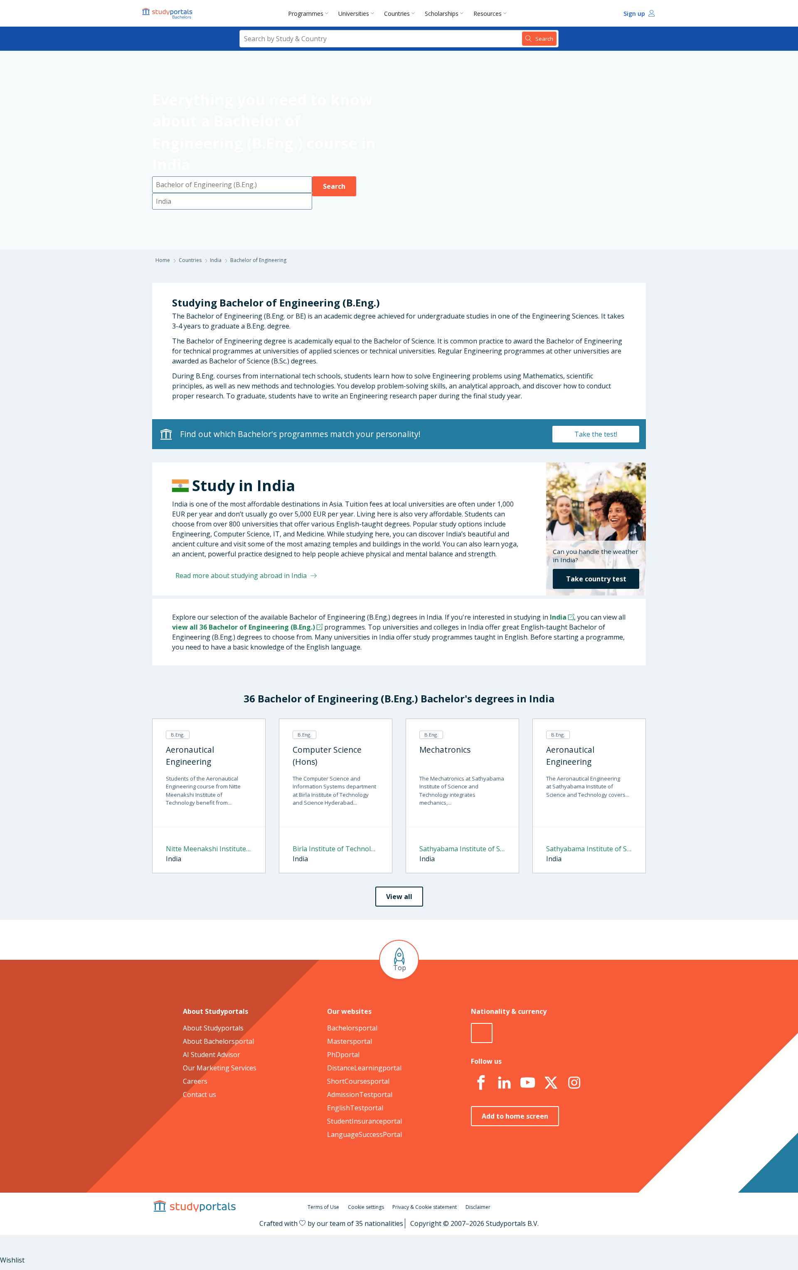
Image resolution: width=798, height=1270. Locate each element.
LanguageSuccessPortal (364, 1134)
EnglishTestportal (355, 1107)
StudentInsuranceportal (364, 1121)
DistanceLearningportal (364, 1067)
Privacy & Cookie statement (424, 1207)
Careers (195, 1081)
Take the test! (595, 434)
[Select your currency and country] (482, 1033)
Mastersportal (349, 1041)
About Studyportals (213, 1028)
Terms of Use (323, 1207)
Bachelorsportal (352, 1028)
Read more (241, 575)
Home (162, 260)
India (216, 260)
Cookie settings (366, 1207)
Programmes (305, 13)
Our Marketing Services (219, 1067)
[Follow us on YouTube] (527, 1083)
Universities (353, 13)
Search (334, 186)
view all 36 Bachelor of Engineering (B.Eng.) (243, 627)
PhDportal (343, 1054)
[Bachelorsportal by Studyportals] (168, 13)
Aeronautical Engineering (190, 755)
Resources (487, 13)
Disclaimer (478, 1207)
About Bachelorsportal (218, 1041)
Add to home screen (515, 1116)
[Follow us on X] (551, 1083)
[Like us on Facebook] (481, 1083)
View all (399, 896)
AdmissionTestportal (359, 1094)
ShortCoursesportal (358, 1081)
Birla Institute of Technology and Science (336, 848)
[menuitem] (310, 13)
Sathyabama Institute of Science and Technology (462, 848)
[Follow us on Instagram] (574, 1083)
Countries (397, 13)
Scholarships (441, 13)
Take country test (596, 578)
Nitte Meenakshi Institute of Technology (209, 848)
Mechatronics (444, 749)
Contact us (199, 1094)
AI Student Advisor (211, 1054)
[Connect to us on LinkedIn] (504, 1083)
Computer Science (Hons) (327, 755)
